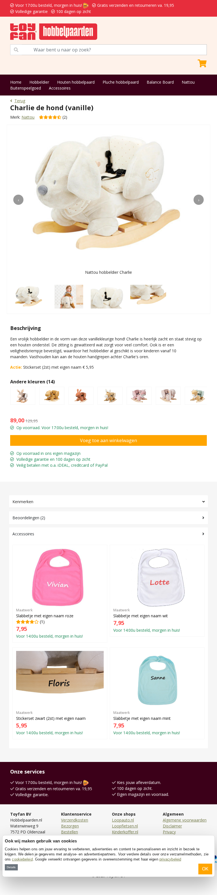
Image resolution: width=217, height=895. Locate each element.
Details (11, 867)
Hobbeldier (39, 82)
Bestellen (69, 832)
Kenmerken (22, 501)
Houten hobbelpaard (76, 82)
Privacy (169, 832)
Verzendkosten (74, 820)
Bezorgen (70, 826)
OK (205, 868)
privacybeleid (170, 859)
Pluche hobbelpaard (121, 82)
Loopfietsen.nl (125, 826)
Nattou (188, 82)
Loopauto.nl (123, 820)
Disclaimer (172, 826)
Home (15, 82)
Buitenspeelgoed (25, 88)
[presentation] (18, 200)
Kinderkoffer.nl (125, 832)
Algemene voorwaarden (185, 820)
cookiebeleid (22, 859)
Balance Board (160, 82)
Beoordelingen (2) (28, 517)
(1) (49, 623)
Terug (19, 100)
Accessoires (60, 88)
